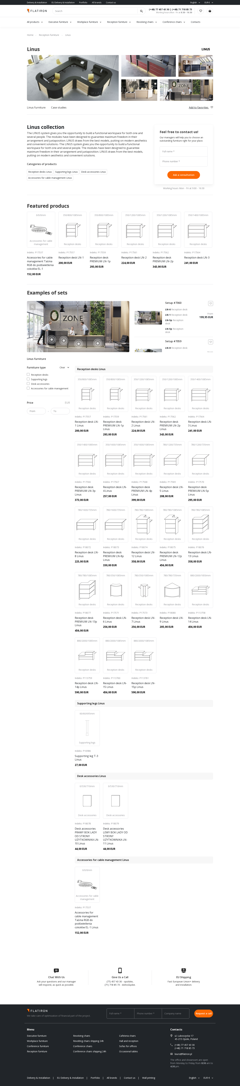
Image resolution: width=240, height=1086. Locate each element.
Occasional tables (128, 1051)
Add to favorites (199, 107)
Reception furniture (117, 21)
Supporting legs (39, 379)
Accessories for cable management (49, 388)
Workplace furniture (87, 21)
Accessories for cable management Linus (50, 177)
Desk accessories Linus (93, 171)
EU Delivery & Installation (63, 2)
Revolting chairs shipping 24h (88, 1041)
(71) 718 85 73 (112, 984)
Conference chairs (172, 21)
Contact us (111, 2)
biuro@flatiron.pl (183, 1054)
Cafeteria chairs (127, 1035)
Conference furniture (38, 1046)
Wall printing (148, 1077)
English (193, 2)
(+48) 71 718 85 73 (182, 9)
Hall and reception (128, 1041)
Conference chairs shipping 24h (89, 1051)
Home (30, 34)
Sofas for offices (128, 1046)
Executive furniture (58, 21)
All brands (96, 2)
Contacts (195, 21)
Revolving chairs (144, 21)
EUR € (207, 2)
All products (33, 21)
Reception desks (39, 374)
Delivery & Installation (37, 2)
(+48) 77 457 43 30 (159, 9)
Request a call (204, 1013)
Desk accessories (40, 383)
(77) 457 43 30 (114, 981)
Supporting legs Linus (66, 171)
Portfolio (83, 2)
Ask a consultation (183, 174)
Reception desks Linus (40, 171)
